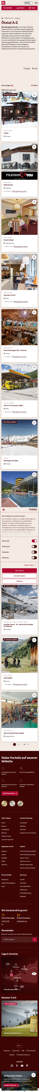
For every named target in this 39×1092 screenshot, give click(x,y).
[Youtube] (22, 1065)
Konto (3, 886)
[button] (19, 1046)
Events (22, 846)
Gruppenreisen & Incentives (28, 833)
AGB (23, 1051)
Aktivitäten (6, 818)
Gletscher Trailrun (25, 861)
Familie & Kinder (6, 836)
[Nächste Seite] (28, 744)
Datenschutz (16, 1051)
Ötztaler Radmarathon (26, 864)
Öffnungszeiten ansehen (19, 191)
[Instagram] (12, 1065)
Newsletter (23, 883)
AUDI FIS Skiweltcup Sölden (28, 851)
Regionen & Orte (9, 18)
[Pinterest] (27, 1065)
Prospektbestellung (25, 893)
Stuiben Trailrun (24, 858)
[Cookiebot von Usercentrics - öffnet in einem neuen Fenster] (29, 510)
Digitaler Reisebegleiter (8, 883)
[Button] (34, 939)
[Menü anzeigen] (36, 3)
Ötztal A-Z (17, 18)
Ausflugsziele (5, 829)
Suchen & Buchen (26, 818)
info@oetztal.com (22, 921)
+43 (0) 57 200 (5, 921)
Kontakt (22, 879)
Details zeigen (28, 565)
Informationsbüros (25, 886)
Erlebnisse (23, 829)
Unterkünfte (23, 823)
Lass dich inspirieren (7, 839)
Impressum (7, 1051)
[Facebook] (17, 1065)
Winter (3, 823)
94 (24, 744)
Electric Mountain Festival (27, 868)
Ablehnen (20, 581)
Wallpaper (23, 896)
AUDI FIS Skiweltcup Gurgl (27, 854)
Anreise (3, 854)
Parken (3, 861)
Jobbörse (12, 1055)
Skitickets (23, 826)
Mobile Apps (23, 890)
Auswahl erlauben (19, 576)
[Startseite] (2, 18)
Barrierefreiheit (30, 1051)
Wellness (4, 833)
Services (23, 875)
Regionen (4, 851)
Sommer (3, 826)
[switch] (34, 546)
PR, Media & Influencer (23, 1055)
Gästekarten (5, 879)
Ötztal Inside (6, 875)
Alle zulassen (19, 570)
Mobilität (4, 858)
